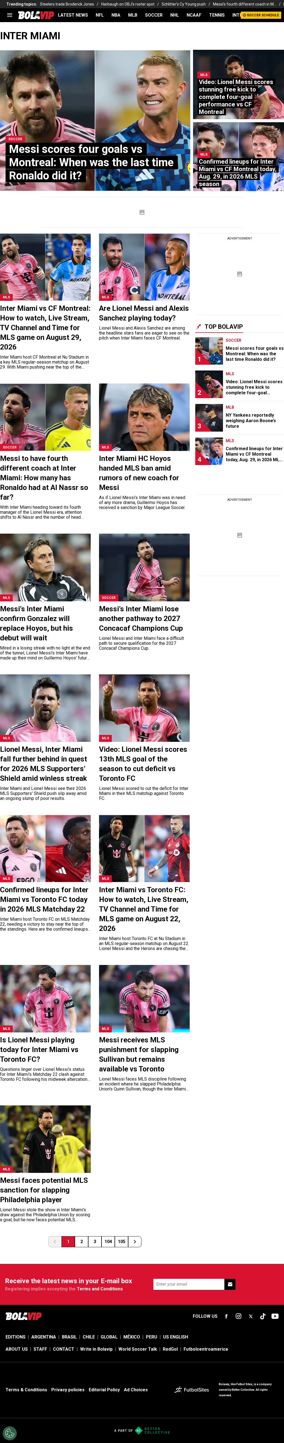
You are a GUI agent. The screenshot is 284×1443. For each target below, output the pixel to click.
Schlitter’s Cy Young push (184, 4)
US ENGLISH (175, 1337)
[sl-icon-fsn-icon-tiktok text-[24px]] (263, 1316)
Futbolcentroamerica (206, 1349)
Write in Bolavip (96, 1349)
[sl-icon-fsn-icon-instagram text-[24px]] (238, 1316)
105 (121, 1241)
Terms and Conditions (100, 1288)
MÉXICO (131, 1337)
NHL (174, 15)
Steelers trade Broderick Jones (67, 4)
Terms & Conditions (26, 1389)
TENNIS (217, 15)
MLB (132, 15)
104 (108, 1241)
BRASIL (69, 1337)
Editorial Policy (104, 1389)
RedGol (170, 1349)
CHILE (89, 1337)
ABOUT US (17, 1349)
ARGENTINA (43, 1337)
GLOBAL (109, 1337)
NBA (115, 15)
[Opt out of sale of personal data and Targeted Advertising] (10, 1433)
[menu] (9, 15)
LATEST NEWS (73, 15)
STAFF (40, 1349)
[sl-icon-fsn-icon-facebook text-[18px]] (226, 1316)
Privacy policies (68, 1389)
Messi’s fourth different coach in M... (244, 4)
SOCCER (154, 15)
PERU (151, 1337)
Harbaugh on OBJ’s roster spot (127, 4)
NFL (100, 15)
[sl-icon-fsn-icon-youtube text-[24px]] (275, 1316)
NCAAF (194, 15)
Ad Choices (136, 1389)
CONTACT (63, 1349)
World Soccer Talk (137, 1349)
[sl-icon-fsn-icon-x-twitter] (250, 1316)
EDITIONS (16, 1337)
